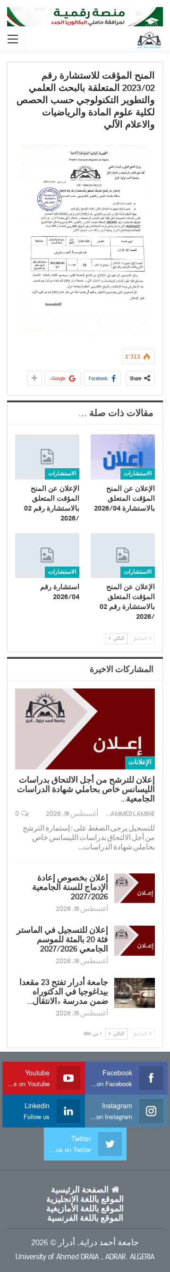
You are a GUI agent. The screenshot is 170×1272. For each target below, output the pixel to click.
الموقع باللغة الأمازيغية (85, 1209)
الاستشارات (138, 473)
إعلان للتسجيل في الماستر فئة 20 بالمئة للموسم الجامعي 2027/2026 (62, 939)
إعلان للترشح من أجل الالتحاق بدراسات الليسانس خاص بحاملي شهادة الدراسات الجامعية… (86, 789)
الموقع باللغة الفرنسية (85, 1218)
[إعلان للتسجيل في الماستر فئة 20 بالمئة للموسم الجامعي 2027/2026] (134, 941)
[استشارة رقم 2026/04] (47, 555)
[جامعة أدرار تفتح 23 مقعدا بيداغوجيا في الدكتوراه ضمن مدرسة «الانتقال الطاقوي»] (134, 993)
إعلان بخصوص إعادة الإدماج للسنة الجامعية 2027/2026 (70, 887)
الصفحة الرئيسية (80, 1190)
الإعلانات (140, 762)
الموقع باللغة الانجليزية (85, 1199)
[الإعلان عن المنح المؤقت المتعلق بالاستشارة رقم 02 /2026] (47, 456)
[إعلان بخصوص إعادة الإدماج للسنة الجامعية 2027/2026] (134, 888)
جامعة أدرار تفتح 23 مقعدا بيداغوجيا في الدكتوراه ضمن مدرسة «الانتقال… (63, 992)
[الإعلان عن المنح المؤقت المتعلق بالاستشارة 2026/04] (123, 456)
